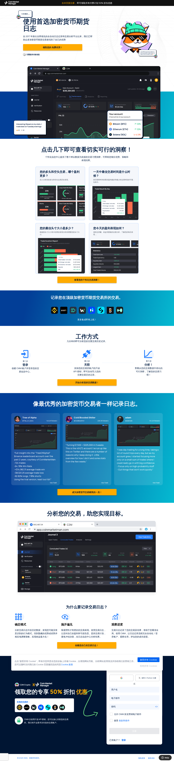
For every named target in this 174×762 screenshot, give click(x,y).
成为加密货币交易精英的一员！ (87, 492)
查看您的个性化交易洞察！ (87, 279)
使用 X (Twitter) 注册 (149, 678)
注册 (134, 731)
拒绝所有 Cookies (148, 665)
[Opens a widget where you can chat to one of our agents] (165, 758)
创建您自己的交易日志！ (86, 645)
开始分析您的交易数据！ (87, 382)
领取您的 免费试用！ (52, 47)
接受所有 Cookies (148, 659)
